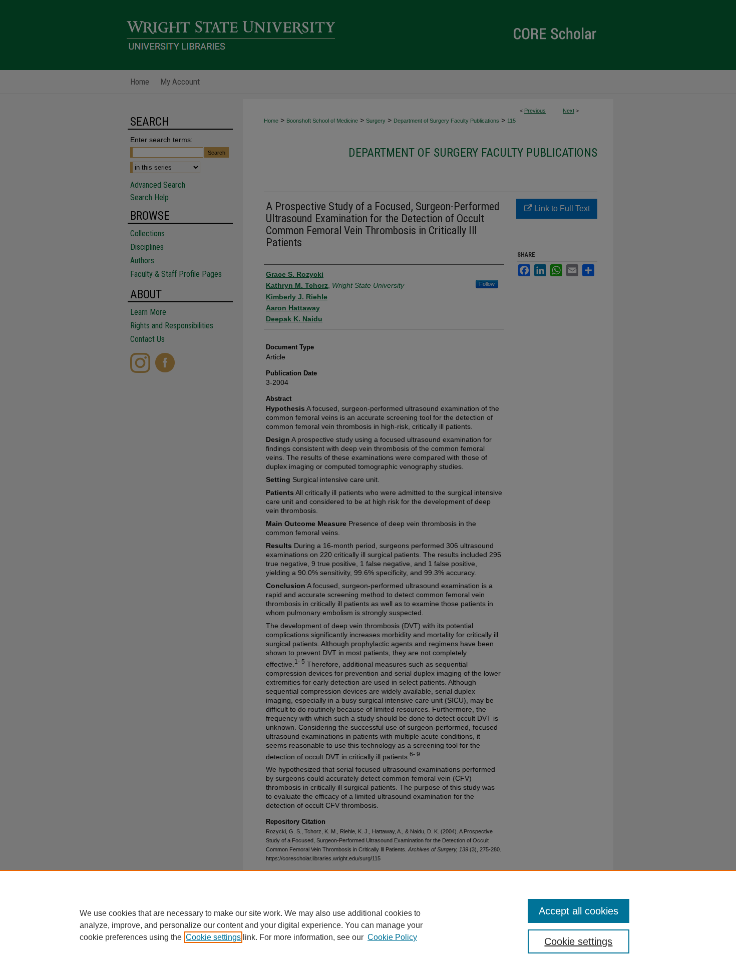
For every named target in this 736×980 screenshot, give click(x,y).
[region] (368, 925)
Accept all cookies (578, 910)
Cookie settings (213, 937)
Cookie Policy (392, 937)
